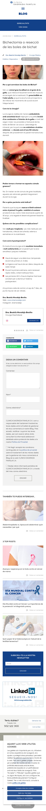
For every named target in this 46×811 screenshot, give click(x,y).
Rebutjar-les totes (24, 793)
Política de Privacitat (20, 442)
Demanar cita (32, 59)
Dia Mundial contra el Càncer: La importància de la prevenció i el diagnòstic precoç (23, 605)
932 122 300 (11, 726)
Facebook (13, 341)
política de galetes (19, 783)
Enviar (23, 478)
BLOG (23, 13)
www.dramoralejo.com (16, 300)
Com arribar (36, 727)
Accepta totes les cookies (25, 788)
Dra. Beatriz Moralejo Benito (16, 55)
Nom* (8, 394)
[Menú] (23, 9)
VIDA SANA (23, 27)
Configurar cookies (23, 805)
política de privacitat (29, 450)
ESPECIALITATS (23, 23)
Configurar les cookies (25, 798)
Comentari (10, 371)
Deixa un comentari (36, 330)
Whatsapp (13, 346)
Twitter (29, 341)
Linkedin (30, 346)
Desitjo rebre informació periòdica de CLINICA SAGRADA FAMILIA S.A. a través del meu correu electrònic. (23, 468)
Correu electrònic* (13, 407)
